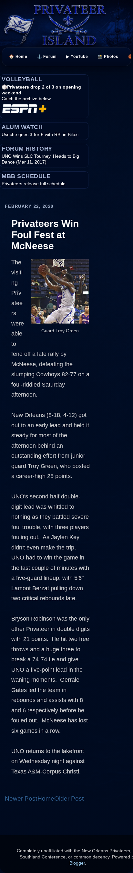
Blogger (77, 863)
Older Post (69, 798)
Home (45, 798)
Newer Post (21, 798)
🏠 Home (18, 56)
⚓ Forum (47, 56)
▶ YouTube (77, 56)
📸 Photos (108, 56)
